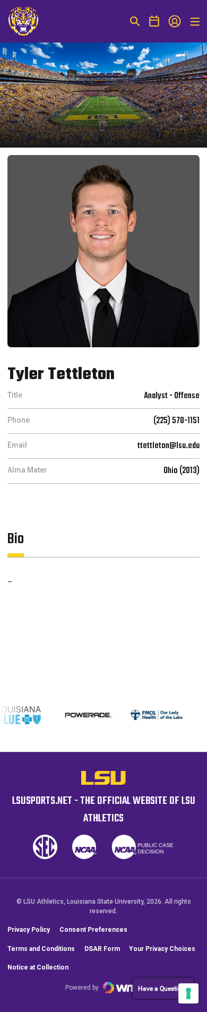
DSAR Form (102, 949)
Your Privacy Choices (162, 949)
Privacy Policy (28, 929)
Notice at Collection (37, 967)
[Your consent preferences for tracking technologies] (188, 993)
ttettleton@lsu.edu (168, 446)
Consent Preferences (93, 929)
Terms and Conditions (41, 949)
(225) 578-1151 (176, 421)
